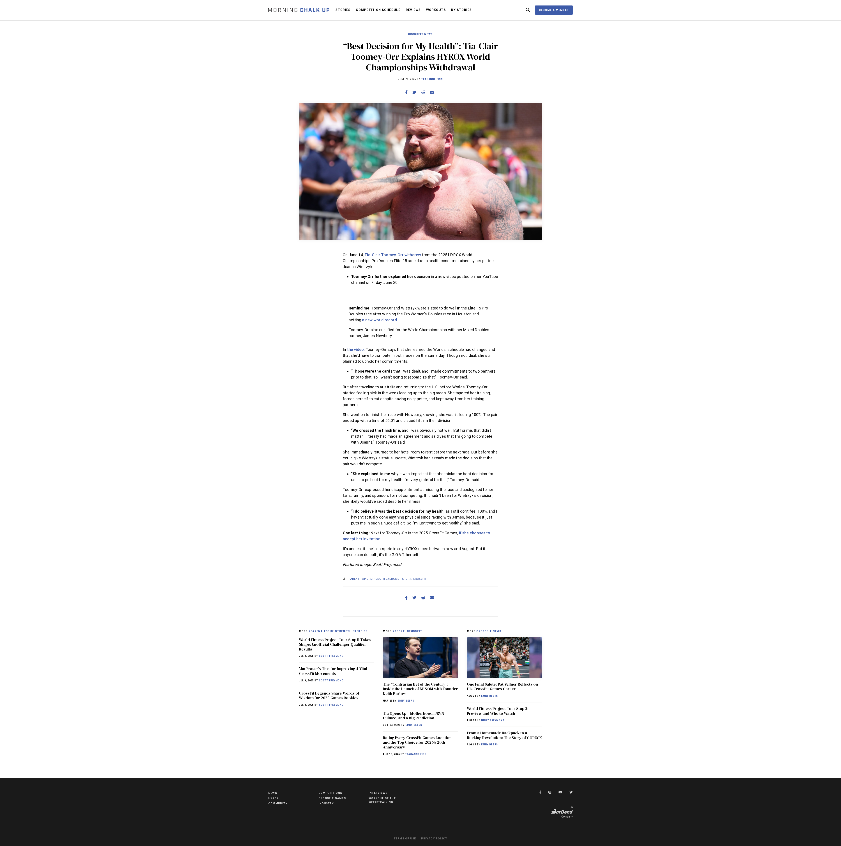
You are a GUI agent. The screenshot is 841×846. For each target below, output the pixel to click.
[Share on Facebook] (406, 92)
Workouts (436, 10)
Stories (343, 10)
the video (355, 349)
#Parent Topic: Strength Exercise (338, 631)
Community (278, 803)
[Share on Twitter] (414, 92)
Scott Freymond (331, 656)
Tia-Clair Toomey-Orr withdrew (392, 254)
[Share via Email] (432, 92)
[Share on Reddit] (423, 92)
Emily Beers (406, 700)
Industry (326, 803)
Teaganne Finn (432, 79)
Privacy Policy (434, 838)
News (272, 792)
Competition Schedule (378, 10)
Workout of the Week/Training (382, 800)
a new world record (379, 320)
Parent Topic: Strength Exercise (374, 578)
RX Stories (461, 10)
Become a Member (554, 10)
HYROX (273, 798)
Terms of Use (405, 838)
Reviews (413, 10)
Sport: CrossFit (414, 578)
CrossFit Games (332, 798)
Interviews (378, 792)
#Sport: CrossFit (407, 631)
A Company (567, 811)
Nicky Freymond (492, 720)
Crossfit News (420, 34)
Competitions (330, 792)
